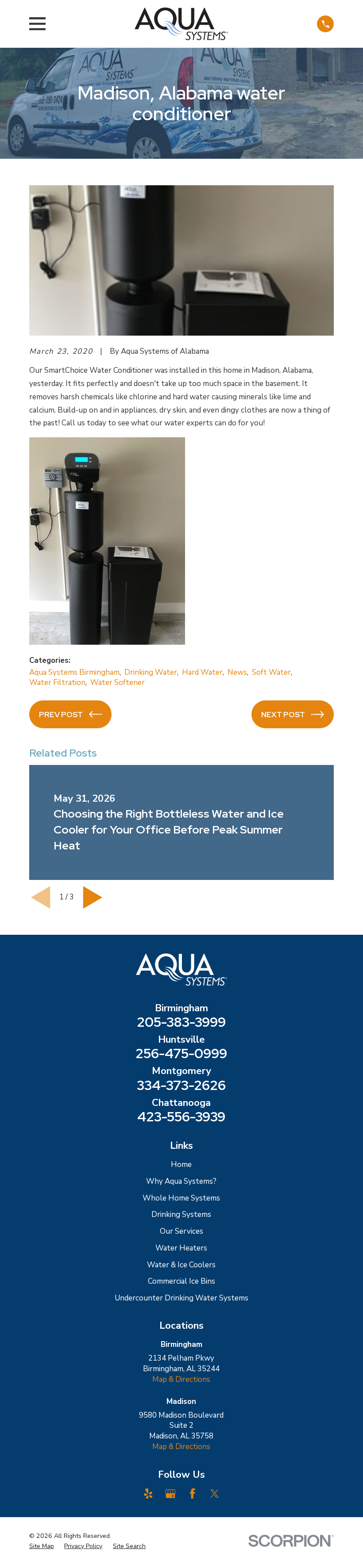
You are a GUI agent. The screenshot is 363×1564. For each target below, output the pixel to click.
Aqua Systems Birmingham (74, 672)
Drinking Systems (181, 1214)
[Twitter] (214, 1493)
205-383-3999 (181, 1022)
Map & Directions (181, 1379)
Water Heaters (181, 1248)
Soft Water (271, 672)
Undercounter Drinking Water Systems (181, 1298)
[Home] (181, 24)
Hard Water (202, 672)
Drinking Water (150, 672)
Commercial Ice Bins (181, 1281)
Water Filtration (57, 682)
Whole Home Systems (181, 1198)
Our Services (181, 1231)
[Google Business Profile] (170, 1493)
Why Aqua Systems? (181, 1181)
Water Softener (117, 682)
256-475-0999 (181, 1053)
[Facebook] (192, 1493)
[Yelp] (148, 1493)
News (237, 672)
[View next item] (92, 897)
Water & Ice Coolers (181, 1265)
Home (181, 1164)
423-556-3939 (181, 1117)
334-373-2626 (181, 1085)
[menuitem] (41, 1546)
